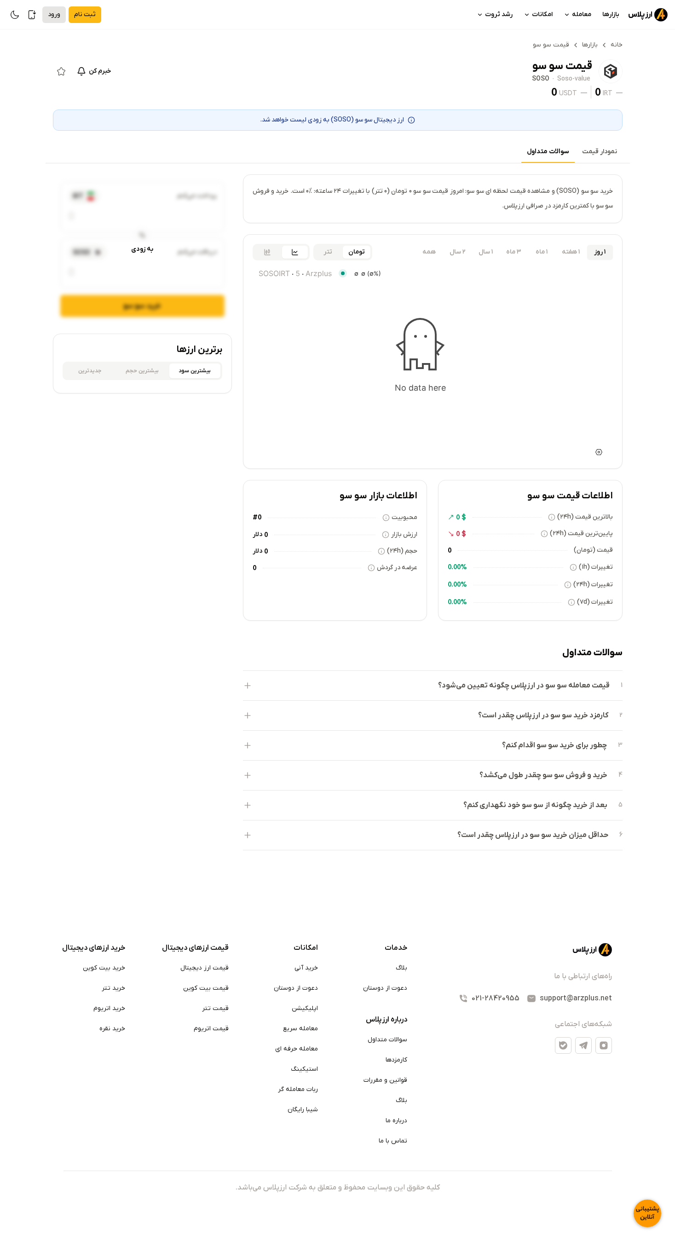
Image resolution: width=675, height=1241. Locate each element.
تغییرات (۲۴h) (593, 584)
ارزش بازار (404, 534)
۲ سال (458, 252)
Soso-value (573, 79)
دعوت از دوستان (385, 988)
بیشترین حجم (142, 371)
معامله (581, 14)
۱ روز (600, 252)
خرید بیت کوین (104, 968)
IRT (607, 93)
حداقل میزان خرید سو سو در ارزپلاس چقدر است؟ (532, 835)
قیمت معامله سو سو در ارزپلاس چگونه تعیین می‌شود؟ (524, 685)
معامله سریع (300, 1028)
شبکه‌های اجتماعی (583, 1024)
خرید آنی (306, 968)
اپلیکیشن (305, 1008)
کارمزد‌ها (396, 1060)
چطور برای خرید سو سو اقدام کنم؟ (554, 745)
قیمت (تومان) (593, 550)
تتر (327, 252)
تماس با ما (393, 1141)
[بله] (563, 1045)
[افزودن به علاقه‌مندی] (61, 71)
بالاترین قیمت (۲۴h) (585, 517)
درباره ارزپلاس (386, 1019)
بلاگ (401, 968)
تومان (356, 252)
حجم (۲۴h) (402, 551)
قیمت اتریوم (211, 1028)
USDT (568, 93)
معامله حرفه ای (296, 1049)
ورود (54, 14)
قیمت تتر (215, 1008)
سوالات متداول (548, 151)
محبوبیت (404, 517)
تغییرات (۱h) (596, 567)
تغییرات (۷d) (595, 602)
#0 (257, 517)
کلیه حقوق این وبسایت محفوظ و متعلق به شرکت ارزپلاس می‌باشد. (338, 1187)
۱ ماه (542, 252)
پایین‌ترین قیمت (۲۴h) (581, 533)
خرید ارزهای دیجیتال (93, 947)
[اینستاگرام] (603, 1045)
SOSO (540, 79)
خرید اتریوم (109, 1008)
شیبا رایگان (303, 1109)
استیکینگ (304, 1069)
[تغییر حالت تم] (14, 14)
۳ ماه (513, 252)
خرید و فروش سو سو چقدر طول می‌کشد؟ (543, 775)
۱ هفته (571, 252)
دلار (257, 534)
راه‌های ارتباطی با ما (583, 976)
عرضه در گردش (397, 567)
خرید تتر (113, 988)
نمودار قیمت (599, 151)
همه (429, 252)
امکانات (542, 14)
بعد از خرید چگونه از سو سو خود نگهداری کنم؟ (535, 805)
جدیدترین (89, 371)
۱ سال (486, 252)
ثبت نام (85, 14)
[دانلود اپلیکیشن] (32, 14)
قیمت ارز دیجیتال (204, 968)
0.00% (457, 567)
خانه (617, 44)
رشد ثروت (499, 14)
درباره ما (396, 1120)
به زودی (142, 249)
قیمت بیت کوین (206, 988)
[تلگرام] (583, 1045)
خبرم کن (100, 71)
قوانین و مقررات (385, 1080)
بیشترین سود (195, 371)
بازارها (610, 14)
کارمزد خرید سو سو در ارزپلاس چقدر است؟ (543, 715)
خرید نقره (112, 1028)
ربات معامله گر (298, 1089)
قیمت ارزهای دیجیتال (195, 947)
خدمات (396, 947)
